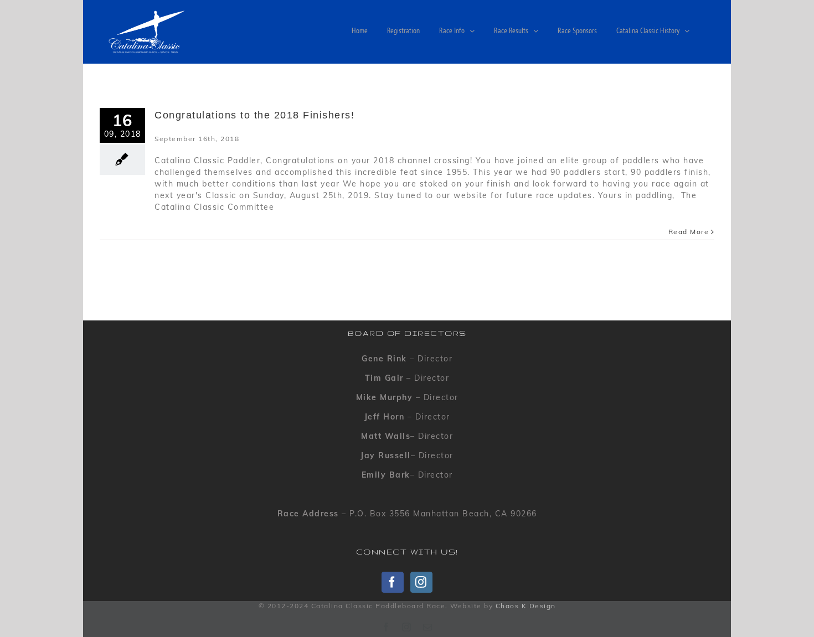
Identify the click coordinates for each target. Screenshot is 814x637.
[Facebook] (393, 582)
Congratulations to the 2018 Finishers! (254, 115)
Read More (688, 231)
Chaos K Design (526, 606)
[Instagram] (421, 582)
